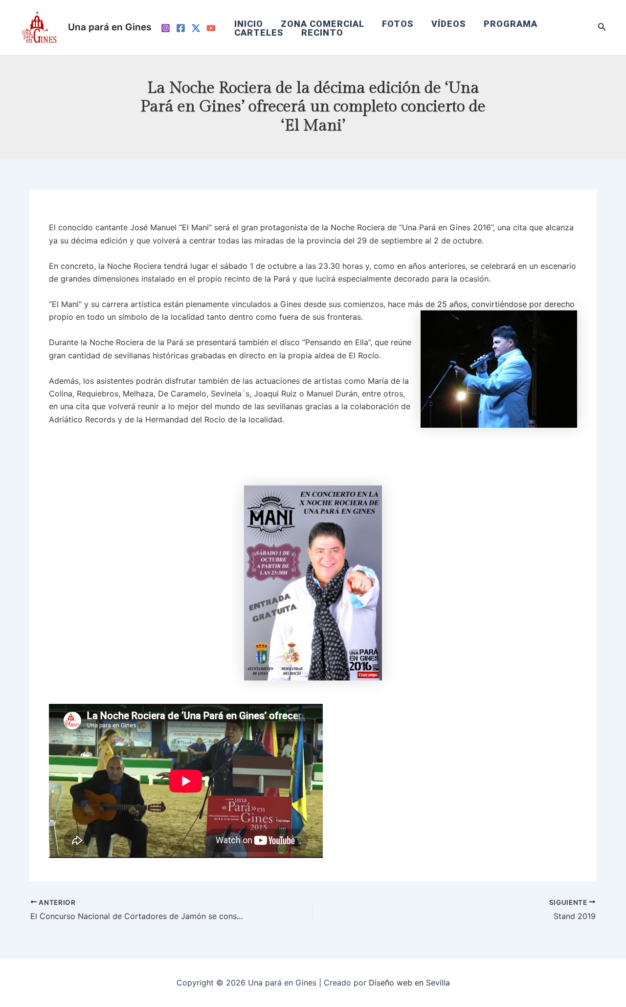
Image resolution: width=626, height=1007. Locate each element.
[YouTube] (211, 28)
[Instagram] (165, 28)
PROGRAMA (510, 24)
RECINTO (322, 32)
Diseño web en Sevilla (409, 982)
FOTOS (398, 24)
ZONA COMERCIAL (322, 24)
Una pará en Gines (109, 27)
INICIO (248, 24)
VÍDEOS (448, 24)
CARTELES (259, 32)
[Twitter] (196, 28)
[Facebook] (180, 28)
